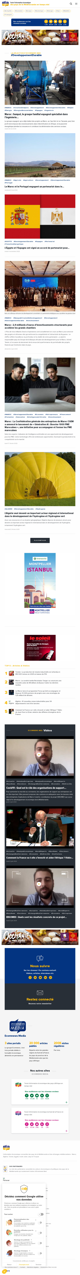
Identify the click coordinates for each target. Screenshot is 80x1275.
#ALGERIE (8, 509)
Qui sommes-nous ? (11, 1267)
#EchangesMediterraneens (38, 784)
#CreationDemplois (21, 107)
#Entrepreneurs (52, 414)
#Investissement (32, 320)
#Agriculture (28, 180)
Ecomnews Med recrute (49, 1267)
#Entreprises (67, 913)
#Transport (8, 14)
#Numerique (39, 11)
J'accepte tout (24, 1264)
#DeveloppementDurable (55, 107)
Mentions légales (33, 1267)
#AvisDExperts (59, 781)
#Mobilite (66, 11)
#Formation (9, 417)
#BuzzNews (10, 784)
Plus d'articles (40, 540)
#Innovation (20, 417)
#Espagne (38, 110)
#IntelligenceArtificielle (36, 417)
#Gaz (58, 11)
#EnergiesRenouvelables (23, 110)
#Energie (50, 11)
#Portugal (8, 183)
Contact (22, 1267)
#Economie (18, 11)
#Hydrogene (40, 509)
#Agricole (17, 180)
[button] (4, 1271)
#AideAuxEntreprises (25, 781)
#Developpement (37, 107)
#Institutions (57, 854)
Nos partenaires (15, 1166)
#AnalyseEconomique (43, 781)
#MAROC (8, 107)
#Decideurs (21, 784)
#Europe (29, 11)
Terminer (38, 1264)
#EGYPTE (8, 241)
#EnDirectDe (67, 784)
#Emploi (70, 107)
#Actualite (8, 11)
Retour (9, 1264)
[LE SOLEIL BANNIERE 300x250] (40, 648)
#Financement (65, 414)
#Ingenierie (49, 110)
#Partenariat (50, 241)
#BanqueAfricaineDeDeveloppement (27, 318)
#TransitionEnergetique (14, 244)
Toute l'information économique (29, 4)
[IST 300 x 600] (40, 584)
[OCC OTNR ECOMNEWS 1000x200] (40, 37)
